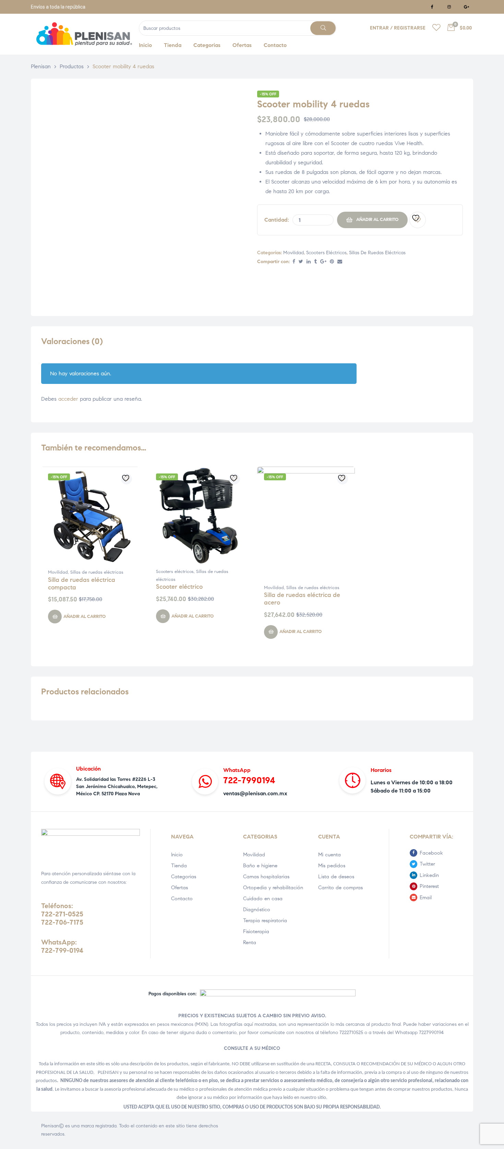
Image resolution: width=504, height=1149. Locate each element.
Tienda (179, 866)
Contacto (182, 898)
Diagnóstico (256, 909)
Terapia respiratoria (265, 920)
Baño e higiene (260, 866)
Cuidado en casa (263, 898)
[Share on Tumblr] (315, 262)
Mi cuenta (329, 855)
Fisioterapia (256, 931)
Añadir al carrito (377, 219)
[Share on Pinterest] (332, 262)
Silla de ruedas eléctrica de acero (302, 598)
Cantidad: (276, 219)
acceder (68, 399)
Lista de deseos (336, 877)
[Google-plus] (466, 7)
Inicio (177, 855)
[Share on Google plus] (323, 262)
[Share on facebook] (294, 262)
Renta (249, 942)
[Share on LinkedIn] (308, 262)
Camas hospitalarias (266, 877)
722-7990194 (249, 780)
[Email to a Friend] (340, 262)
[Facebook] (432, 7)
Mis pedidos (331, 866)
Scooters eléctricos (326, 253)
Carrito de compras (340, 887)
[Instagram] (449, 7)
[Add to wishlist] (417, 220)
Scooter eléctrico (179, 586)
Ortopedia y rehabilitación (273, 887)
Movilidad (293, 253)
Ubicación (88, 768)
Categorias (183, 877)
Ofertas (179, 887)
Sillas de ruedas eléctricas (377, 253)
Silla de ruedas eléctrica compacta (81, 583)
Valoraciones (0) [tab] (72, 342)
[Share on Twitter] (301, 262)
